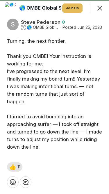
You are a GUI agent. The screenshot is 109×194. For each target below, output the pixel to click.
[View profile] (10, 8)
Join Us (72, 8)
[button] (14, 167)
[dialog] (54, 97)
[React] (12, 182)
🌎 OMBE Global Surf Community (43, 27)
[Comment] (25, 182)
